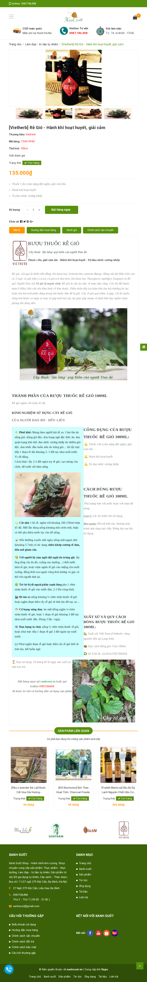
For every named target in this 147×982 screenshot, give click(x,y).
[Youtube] (98, 933)
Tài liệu (83, 891)
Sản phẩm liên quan (73, 731)
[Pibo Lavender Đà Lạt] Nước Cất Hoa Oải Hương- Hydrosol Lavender (28, 790)
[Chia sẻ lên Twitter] (25, 221)
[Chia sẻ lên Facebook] (21, 221)
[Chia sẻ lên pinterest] (28, 221)
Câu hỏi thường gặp (24, 953)
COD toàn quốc (32, 28)
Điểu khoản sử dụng (24, 924)
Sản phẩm (85, 874)
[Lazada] (115, 933)
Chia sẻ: (14, 221)
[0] (135, 17)
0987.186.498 (78, 33)
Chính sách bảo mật (24, 947)
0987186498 (28, 3)
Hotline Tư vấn (78, 28)
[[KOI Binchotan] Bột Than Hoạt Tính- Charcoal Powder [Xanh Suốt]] (73, 765)
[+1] (31, 221)
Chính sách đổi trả (23, 941)
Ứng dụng (85, 886)
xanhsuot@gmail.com (26, 906)
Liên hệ (83, 897)
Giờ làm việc (114, 28)
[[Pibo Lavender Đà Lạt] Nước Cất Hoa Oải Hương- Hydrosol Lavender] (28, 765)
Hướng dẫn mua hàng (25, 930)
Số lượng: (14, 209)
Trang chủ (85, 863)
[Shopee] (106, 933)
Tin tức (83, 880)
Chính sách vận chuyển (26, 935)
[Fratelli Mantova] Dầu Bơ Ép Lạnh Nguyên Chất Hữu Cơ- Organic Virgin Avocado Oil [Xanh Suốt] (118, 790)
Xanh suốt (85, 869)
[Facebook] (90, 933)
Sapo (104, 969)
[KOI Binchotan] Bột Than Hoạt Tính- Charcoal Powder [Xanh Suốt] (73, 790)
